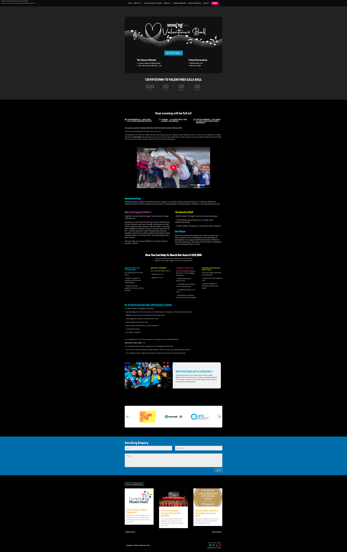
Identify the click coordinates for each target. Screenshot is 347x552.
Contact (206, 3)
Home (130, 3)
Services (166, 3)
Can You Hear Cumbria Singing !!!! (137, 511)
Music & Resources (194, 3)
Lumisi (147, 545)
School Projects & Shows (153, 3)
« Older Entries (130, 532)
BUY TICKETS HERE (172, 53)
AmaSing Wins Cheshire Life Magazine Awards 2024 (206, 513)
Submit (218, 470)
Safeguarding (211, 548)
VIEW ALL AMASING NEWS (134, 484)
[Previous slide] (127, 416)
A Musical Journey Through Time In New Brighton (171, 513)
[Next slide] (220, 416)
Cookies (218, 548)
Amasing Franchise (179, 3)
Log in (215, 3)
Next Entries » (217, 532)
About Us (137, 3)
